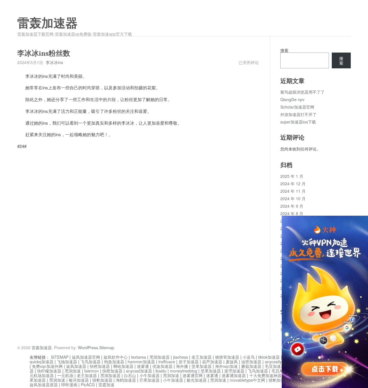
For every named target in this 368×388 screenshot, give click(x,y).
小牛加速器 (149, 375)
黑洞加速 (73, 371)
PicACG (88, 384)
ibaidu (161, 371)
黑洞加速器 (160, 357)
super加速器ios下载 (298, 122)
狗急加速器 (114, 361)
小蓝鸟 (249, 357)
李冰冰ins (54, 62)
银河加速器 (79, 380)
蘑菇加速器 (251, 366)
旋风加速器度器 (44, 384)
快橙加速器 (100, 366)
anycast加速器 (139, 371)
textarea (138, 357)
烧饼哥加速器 (227, 357)
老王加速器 (201, 357)
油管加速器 (251, 361)
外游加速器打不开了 (298, 114)
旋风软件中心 (115, 357)
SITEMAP (59, 357)
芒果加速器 (149, 380)
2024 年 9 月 (291, 206)
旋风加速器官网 (86, 357)
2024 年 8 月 (291, 213)
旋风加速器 (76, 366)
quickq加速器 (41, 361)
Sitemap (106, 347)
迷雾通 (143, 366)
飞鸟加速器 (90, 361)
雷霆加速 (106, 384)
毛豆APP (279, 371)
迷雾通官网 (193, 375)
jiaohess (180, 357)
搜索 (284, 50)
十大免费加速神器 (265, 375)
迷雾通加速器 (234, 375)
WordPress (88, 347)
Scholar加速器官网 (297, 107)
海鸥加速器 (126, 380)
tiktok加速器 (269, 357)
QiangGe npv (292, 99)
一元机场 (65, 375)
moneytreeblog (183, 371)
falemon (91, 371)
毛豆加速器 (275, 366)
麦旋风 (232, 361)
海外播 (182, 366)
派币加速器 (234, 371)
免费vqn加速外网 (47, 366)
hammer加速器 (141, 361)
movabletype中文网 (247, 380)
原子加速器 (189, 361)
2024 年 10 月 (293, 198)
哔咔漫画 (69, 384)
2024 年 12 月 (293, 183)
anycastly (273, 361)
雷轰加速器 (47, 23)
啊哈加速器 (123, 366)
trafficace (166, 361)
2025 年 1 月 (291, 176)
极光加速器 (197, 380)
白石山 (130, 375)
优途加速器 (162, 366)
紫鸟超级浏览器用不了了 (302, 92)
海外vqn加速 (226, 366)
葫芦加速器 (212, 361)
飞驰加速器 (67, 361)
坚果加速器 (201, 366)
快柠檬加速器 (49, 371)
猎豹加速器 (102, 380)
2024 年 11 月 (293, 191)
